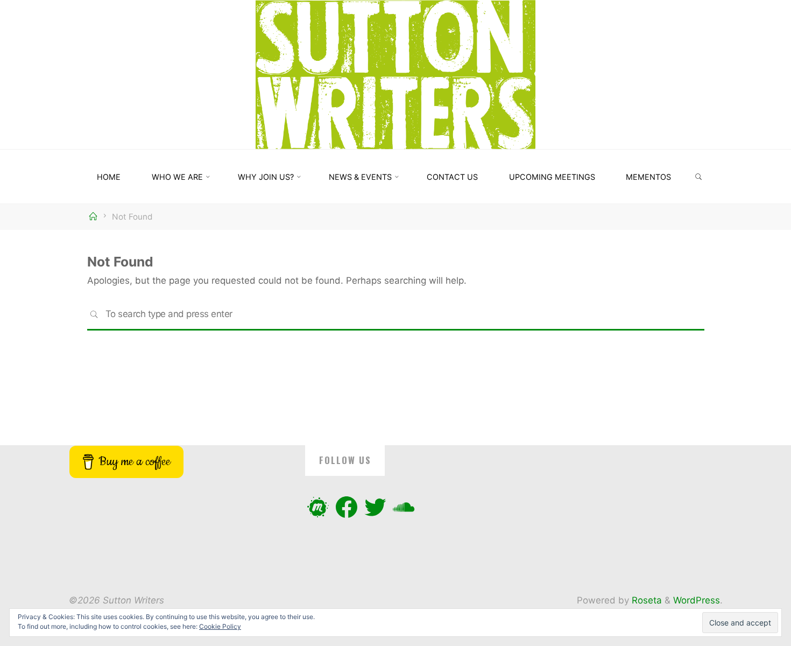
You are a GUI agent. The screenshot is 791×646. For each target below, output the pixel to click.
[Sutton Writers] (396, 73)
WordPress (696, 600)
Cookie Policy (220, 626)
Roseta (645, 600)
